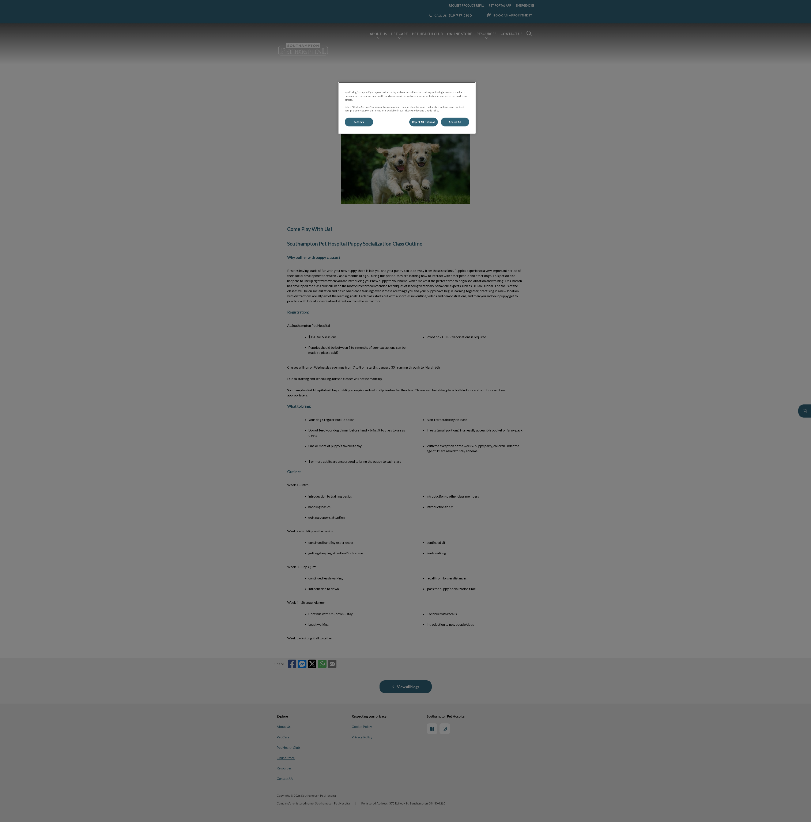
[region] (407, 107)
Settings (359, 122)
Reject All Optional (423, 122)
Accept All (455, 122)
